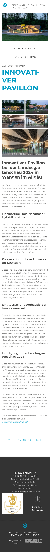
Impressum (31, 532)
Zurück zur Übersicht (25, 440)
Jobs (36, 535)
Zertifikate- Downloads (37, 508)
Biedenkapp (19, 5)
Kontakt (14, 532)
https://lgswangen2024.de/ (14, 422)
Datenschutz (20, 535)
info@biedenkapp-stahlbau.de (25, 491)
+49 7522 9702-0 (25, 488)
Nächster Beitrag (25, 57)
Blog (31, 5)
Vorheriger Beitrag (25, 48)
